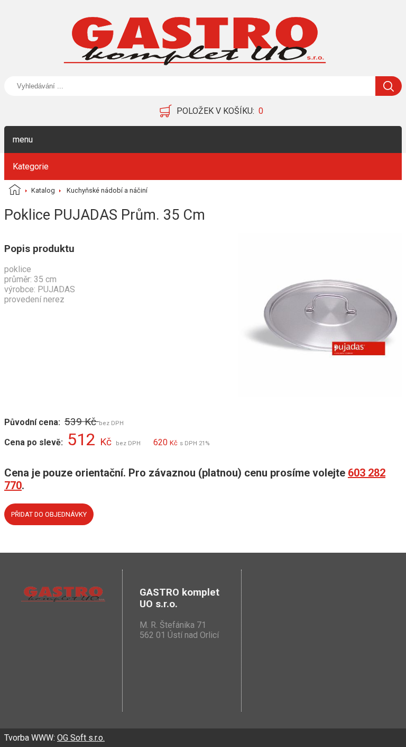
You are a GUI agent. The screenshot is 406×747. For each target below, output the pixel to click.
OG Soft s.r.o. (81, 738)
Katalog (43, 190)
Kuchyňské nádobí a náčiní (107, 190)
